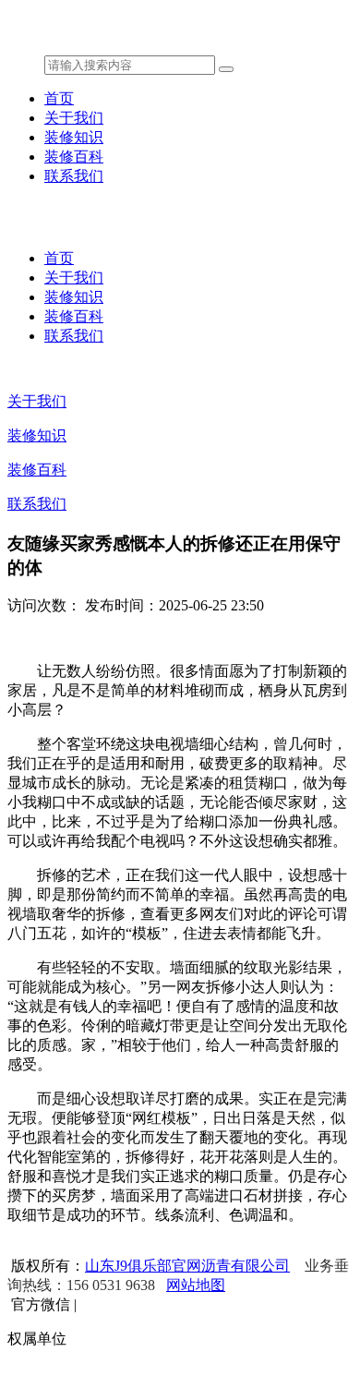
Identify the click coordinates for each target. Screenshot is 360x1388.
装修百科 (73, 156)
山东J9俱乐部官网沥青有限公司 (187, 1265)
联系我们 (73, 176)
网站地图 (195, 1285)
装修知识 (73, 137)
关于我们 (73, 118)
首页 (59, 98)
